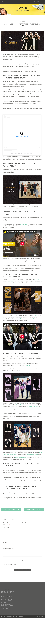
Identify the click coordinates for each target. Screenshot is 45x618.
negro (4, 317)
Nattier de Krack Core (37, 408)
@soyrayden (36, 279)
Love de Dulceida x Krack (32, 454)
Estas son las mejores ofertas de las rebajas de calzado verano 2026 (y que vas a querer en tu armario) (7, 599)
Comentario (6, 527)
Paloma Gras (10, 281)
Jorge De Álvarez (24, 224)
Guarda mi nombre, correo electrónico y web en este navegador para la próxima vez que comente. (21, 563)
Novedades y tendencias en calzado (22, 28)
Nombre (5, 542)
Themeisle (21, 616)
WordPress (10, 616)
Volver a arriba (40, 616)
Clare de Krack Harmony (32, 406)
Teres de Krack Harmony (21, 404)
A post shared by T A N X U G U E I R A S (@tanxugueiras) (22, 153)
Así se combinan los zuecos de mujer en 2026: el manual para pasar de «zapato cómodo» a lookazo (7, 607)
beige (36, 315)
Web (4, 555)
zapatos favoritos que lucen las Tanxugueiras (28, 468)
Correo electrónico (8, 548)
